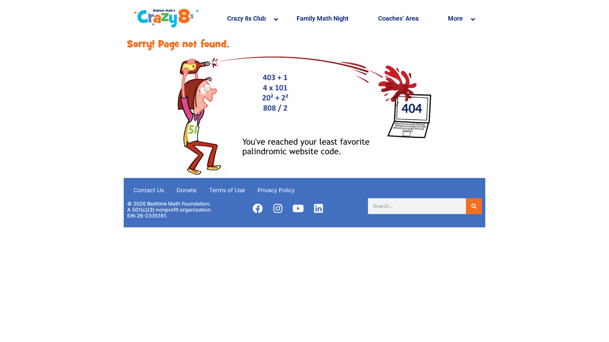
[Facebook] (257, 208)
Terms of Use (227, 190)
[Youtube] (298, 208)
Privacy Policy (276, 190)
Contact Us (149, 190)
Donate (186, 190)
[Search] (474, 206)
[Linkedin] (318, 208)
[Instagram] (278, 208)
